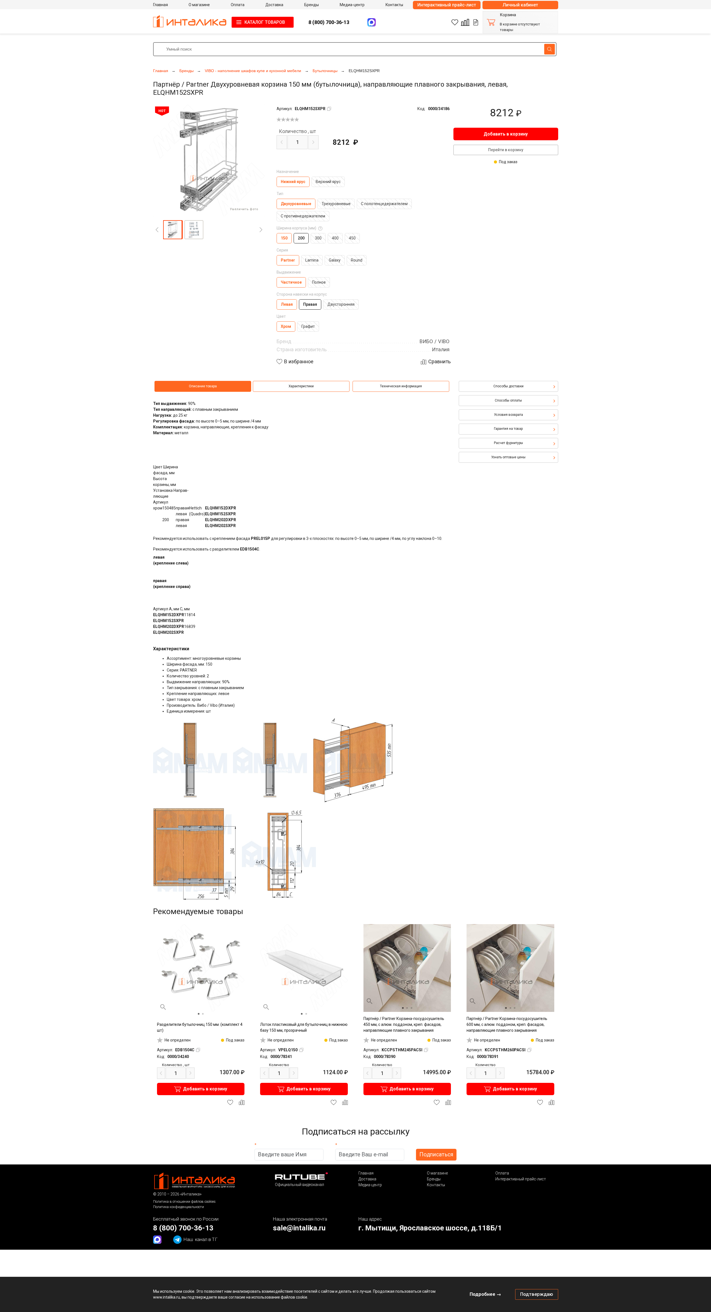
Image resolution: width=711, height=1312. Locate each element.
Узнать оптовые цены (508, 457)
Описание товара (203, 386)
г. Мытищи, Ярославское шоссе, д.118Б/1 (430, 1228)
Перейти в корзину (505, 150)
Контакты (436, 1185)
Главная (366, 1173)
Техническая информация (401, 386)
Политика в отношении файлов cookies (184, 1201)
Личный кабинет (520, 5)
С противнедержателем (303, 216)
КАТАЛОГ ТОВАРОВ (264, 22)
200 (301, 238)
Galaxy (335, 260)
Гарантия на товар (508, 429)
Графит (308, 326)
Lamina (311, 260)
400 (335, 238)
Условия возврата (508, 415)
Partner (288, 260)
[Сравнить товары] (465, 22)
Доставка (367, 1179)
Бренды (434, 1179)
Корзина (508, 15)
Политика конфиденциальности (178, 1207)
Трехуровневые (336, 203)
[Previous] (157, 230)
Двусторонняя (341, 304)
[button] (172, 229)
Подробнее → (485, 1294)
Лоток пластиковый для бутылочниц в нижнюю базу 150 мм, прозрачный (304, 1027)
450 (352, 238)
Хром (286, 326)
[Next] (261, 230)
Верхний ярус (328, 181)
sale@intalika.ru (299, 1228)
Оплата (502, 1173)
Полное (319, 282)
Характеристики (301, 386)
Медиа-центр (370, 1185)
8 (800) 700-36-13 (328, 22)
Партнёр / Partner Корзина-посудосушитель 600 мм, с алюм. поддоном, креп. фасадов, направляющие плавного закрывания (507, 1024)
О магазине (437, 1173)
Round (356, 260)
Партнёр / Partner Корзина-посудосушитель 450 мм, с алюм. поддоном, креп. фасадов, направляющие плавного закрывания (403, 1024)
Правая (310, 304)
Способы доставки (508, 386)
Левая (287, 304)
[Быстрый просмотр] (163, 1007)
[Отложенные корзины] (476, 22)
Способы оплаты (508, 400)
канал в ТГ (201, 1239)
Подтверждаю (536, 1294)
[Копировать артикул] (329, 108)
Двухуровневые (296, 203)
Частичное (291, 282)
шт (297, 131)
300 (318, 238)
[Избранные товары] (454, 22)
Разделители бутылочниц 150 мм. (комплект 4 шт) (199, 1027)
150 (284, 238)
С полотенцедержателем (384, 203)
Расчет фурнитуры (508, 443)
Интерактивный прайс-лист (446, 5)
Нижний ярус (293, 181)
